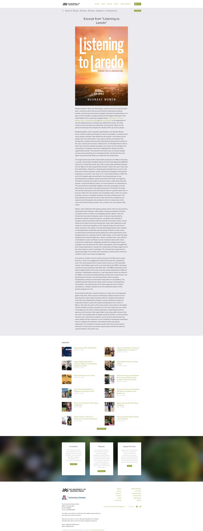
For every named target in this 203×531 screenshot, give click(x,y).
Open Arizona (125, 4)
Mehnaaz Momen (106, 120)
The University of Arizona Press (71, 4)
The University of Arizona (97, 530)
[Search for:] (101, 11)
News (103, 4)
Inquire (73, 464)
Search (137, 10)
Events (109, 4)
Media (139, 500)
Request (101, 471)
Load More (101, 429)
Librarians (137, 498)
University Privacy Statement (116, 506)
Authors (138, 491)
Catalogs (117, 500)
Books (97, 4)
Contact (118, 493)
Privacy (106, 506)
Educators (137, 496)
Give (129, 466)
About (116, 4)
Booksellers (136, 493)
